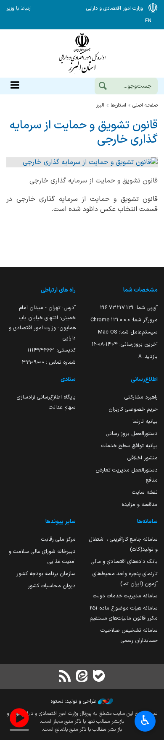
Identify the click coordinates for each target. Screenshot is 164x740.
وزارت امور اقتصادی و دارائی (82, 53)
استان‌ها (118, 105)
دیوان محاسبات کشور (52, 586)
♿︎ (145, 720)
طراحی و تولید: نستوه (74, 701)
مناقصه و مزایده (140, 504)
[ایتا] (82, 677)
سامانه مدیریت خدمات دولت (125, 596)
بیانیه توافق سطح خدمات (129, 446)
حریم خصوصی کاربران (133, 409)
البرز (100, 105)
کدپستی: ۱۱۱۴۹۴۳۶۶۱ (51, 350)
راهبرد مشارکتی (141, 397)
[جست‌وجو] (102, 86)
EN (148, 21)
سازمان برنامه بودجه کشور (46, 574)
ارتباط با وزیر (19, 8)
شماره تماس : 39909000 (49, 362)
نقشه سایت (145, 492)
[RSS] (65, 677)
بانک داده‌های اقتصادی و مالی (124, 561)
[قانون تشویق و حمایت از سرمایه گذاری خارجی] (82, 162)
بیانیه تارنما (145, 421)
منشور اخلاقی (142, 458)
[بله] (98, 677)
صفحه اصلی (145, 105)
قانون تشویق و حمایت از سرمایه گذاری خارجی (84, 132)
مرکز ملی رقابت (58, 539)
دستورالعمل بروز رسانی (132, 434)
